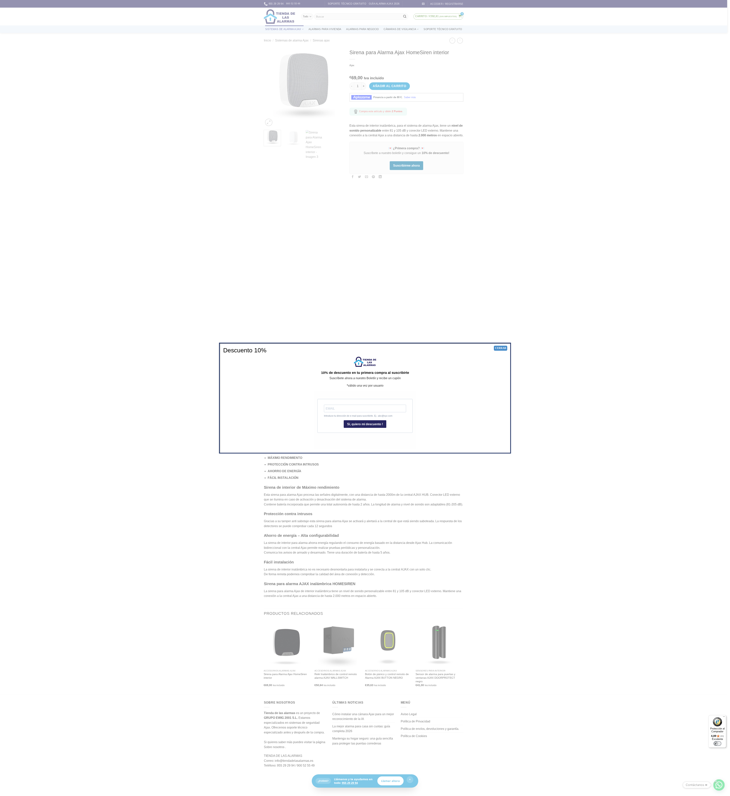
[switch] (717, 743)
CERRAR (500, 348)
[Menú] (724, 717)
